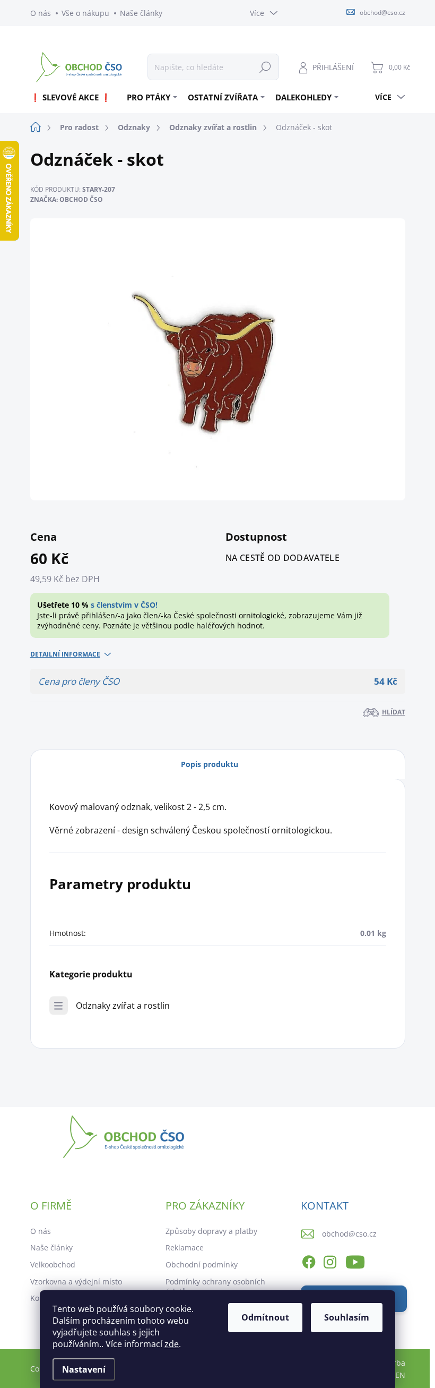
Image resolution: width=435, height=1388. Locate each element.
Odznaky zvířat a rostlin (123, 1005)
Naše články (141, 13)
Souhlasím (346, 1317)
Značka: (66, 199)
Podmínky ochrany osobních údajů (215, 1286)
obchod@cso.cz (349, 1234)
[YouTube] (355, 1260)
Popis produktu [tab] (209, 764)
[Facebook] (309, 1260)
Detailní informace (65, 654)
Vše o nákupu (85, 13)
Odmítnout (265, 1317)
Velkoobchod (52, 1264)
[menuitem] (74, 97)
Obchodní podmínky (202, 1264)
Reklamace (185, 1247)
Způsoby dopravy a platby (211, 1231)
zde (171, 1344)
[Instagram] (330, 1260)
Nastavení (84, 1369)
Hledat (265, 67)
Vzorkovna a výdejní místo (76, 1281)
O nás (40, 13)
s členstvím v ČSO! (124, 605)
